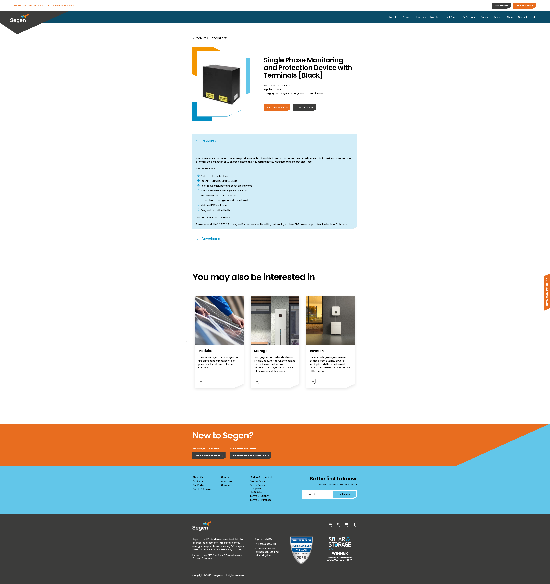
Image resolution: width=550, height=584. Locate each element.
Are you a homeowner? (61, 5)
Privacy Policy (257, 481)
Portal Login (501, 5)
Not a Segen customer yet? (29, 5)
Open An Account (525, 5)
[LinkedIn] (330, 524)
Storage (407, 17)
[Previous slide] (188, 340)
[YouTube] (346, 524)
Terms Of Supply (259, 496)
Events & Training (202, 489)
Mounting (435, 17)
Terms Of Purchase (261, 500)
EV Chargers (469, 17)
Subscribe (344, 494)
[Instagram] (338, 524)
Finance (485, 17)
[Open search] (534, 17)
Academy (226, 481)
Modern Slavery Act (261, 477)
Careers (225, 485)
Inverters (421, 17)
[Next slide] (361, 340)
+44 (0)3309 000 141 (265, 544)
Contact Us (303, 107)
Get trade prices (275, 107)
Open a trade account (207, 455)
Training (498, 17)
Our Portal (198, 485)
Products (201, 38)
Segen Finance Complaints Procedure (258, 488)
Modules (393, 17)
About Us (197, 477)
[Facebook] (355, 524)
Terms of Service (200, 558)
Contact (522, 17)
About (510, 17)
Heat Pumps (451, 17)
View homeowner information (249, 455)
